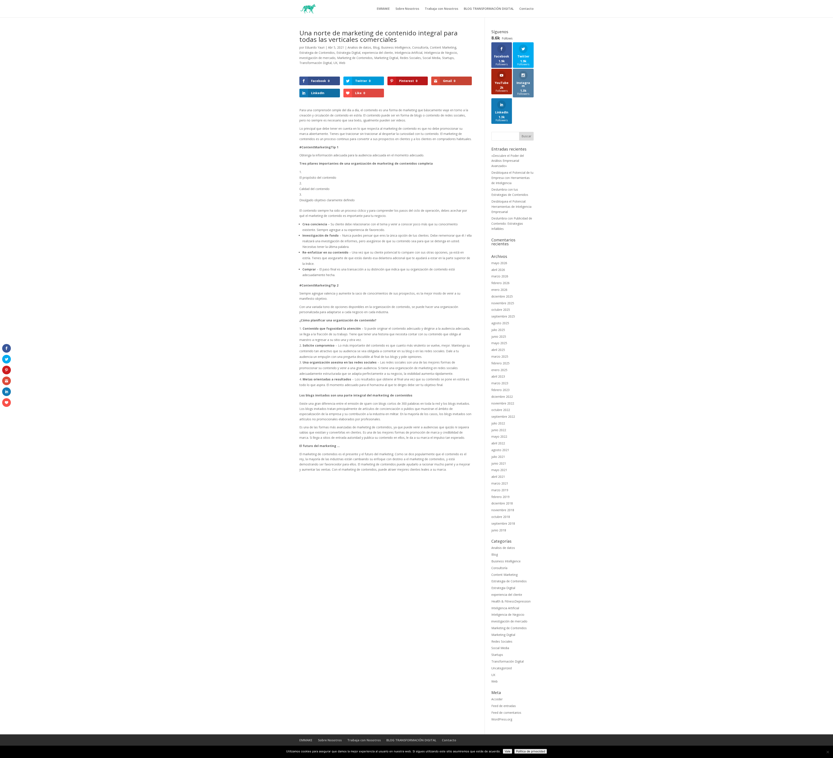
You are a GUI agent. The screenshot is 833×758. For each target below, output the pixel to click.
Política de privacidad (530, 751)
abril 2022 (498, 443)
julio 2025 (498, 330)
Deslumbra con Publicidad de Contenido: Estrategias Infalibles (511, 223)
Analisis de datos (359, 47)
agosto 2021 (500, 450)
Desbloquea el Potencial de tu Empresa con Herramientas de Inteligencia (512, 177)
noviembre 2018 (502, 510)
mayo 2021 (499, 470)
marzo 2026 (499, 276)
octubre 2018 (500, 517)
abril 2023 (498, 376)
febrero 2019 (500, 497)
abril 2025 (498, 350)
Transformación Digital (315, 63)
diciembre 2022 (502, 397)
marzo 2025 (499, 356)
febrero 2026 (500, 283)
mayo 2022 (499, 436)
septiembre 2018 (503, 523)
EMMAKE (383, 9)
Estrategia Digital (348, 53)
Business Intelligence (395, 47)
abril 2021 (498, 477)
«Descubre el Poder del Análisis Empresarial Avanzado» (507, 161)
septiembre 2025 (503, 316)
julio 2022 (498, 423)
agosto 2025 (500, 323)
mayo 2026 (499, 263)
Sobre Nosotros (407, 9)
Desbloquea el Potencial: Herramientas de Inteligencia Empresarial (511, 206)
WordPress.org (501, 719)
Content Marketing (443, 47)
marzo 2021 (499, 483)
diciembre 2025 (502, 296)
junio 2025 (498, 336)
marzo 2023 (499, 383)
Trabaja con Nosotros (441, 9)
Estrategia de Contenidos (317, 53)
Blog (376, 47)
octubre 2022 (500, 410)
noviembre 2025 (502, 303)
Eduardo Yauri (315, 47)
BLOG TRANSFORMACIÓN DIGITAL (489, 9)
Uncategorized (501, 668)
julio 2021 (498, 457)
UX (335, 63)
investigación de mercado (317, 58)
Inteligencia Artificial (408, 53)
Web (342, 63)
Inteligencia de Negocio (440, 53)
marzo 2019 (499, 490)
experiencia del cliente (377, 53)
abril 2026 (498, 270)
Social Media (431, 58)
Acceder (497, 699)
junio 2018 (498, 530)
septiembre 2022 (503, 416)
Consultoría (420, 47)
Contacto (526, 9)
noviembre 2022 (502, 403)
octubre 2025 (500, 310)
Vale (507, 751)
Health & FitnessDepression (511, 601)
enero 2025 (499, 370)
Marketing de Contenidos (354, 58)
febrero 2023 (500, 390)
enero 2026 (499, 290)
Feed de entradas (503, 706)
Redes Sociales (410, 58)
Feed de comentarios (506, 713)
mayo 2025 (499, 343)
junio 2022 (498, 430)
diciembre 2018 (502, 503)
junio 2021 (498, 463)
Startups (448, 58)
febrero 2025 (500, 363)
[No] (827, 752)
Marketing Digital (386, 58)
